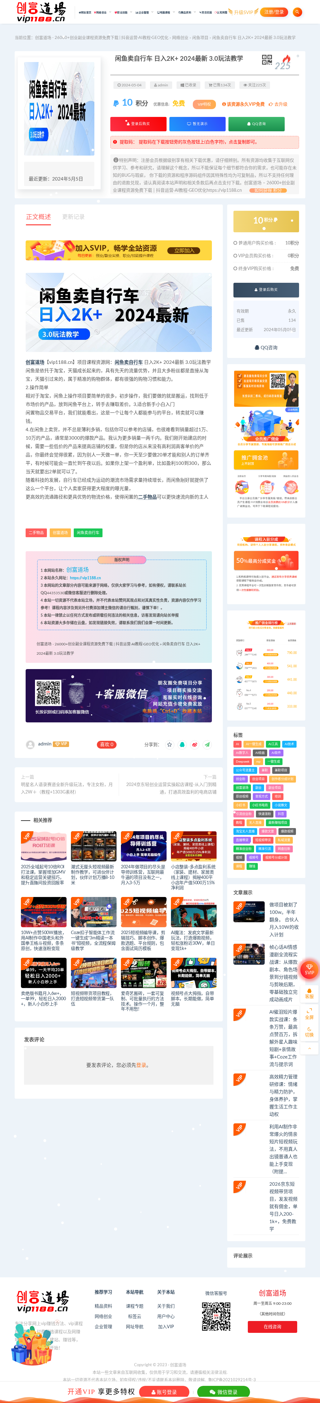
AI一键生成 (254, 744)
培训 (278, 796)
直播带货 (242, 840)
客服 (309, 997)
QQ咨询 (258, 124)
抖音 (281, 814)
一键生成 (274, 761)
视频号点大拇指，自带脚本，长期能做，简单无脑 (192, 998)
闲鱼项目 (200, 38)
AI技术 (289, 744)
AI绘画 (260, 753)
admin (45, 743)
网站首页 (86, 13)
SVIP (309, 973)
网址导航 (134, 1327)
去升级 (280, 104)
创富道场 (35, 362)
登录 (141, 1065)
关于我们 (166, 1306)
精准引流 (264, 849)
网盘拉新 (284, 849)
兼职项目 (281, 770)
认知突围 (222, 13)
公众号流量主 (245, 770)
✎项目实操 (205, 13)
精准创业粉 (244, 849)
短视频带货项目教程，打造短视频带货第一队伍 (92, 998)
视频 (239, 857)
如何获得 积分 (268, 190)
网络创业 (180, 38)
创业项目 (258, 779)
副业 (258, 787)
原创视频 (242, 796)
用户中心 (166, 1316)
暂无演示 (200, 124)
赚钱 (252, 866)
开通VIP (81, 1391)
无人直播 (255, 822)
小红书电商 (260, 805)
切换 (309, 1035)
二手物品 (147, 497)
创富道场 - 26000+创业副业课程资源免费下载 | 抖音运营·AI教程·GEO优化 (101, 38)
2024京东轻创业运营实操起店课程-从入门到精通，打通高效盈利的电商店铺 (171, 788)
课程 (239, 866)
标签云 (134, 1316)
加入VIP (166, 1327)
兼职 (265, 770)
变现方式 (261, 796)
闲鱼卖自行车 (129, 362)
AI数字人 (242, 753)
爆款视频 (287, 831)
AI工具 (273, 744)
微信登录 (227, 1392)
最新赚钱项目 (277, 822)
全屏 (309, 1017)
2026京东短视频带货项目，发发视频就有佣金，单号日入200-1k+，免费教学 (283, 1207)
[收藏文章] (169, 745)
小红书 (240, 805)
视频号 (253, 857)
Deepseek (242, 761)
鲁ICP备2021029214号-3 (232, 1380)
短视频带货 (263, 840)
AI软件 (276, 753)
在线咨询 (272, 1327)
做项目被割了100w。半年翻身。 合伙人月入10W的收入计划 (284, 920)
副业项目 (274, 787)
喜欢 (106, 744)
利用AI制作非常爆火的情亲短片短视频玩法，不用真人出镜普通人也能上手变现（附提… (283, 1149)
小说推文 (281, 805)
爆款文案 (268, 831)
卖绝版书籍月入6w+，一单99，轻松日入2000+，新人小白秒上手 (43, 998)
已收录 (190, 85)
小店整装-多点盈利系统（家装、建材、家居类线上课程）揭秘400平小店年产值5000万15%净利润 (193, 877)
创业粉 (240, 779)
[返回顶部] (309, 1048)
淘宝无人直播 (245, 831)
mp (258, 761)
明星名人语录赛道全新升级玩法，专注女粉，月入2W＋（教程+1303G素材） (67, 788)
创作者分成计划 (282, 779)
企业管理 (103, 1327)
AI (237, 744)
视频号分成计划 (276, 857)
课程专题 (134, 1306)
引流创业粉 (244, 814)
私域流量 (284, 840)
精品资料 (103, 1306)
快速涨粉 (264, 814)
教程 (239, 822)
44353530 (55, 593)
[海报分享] (207, 745)
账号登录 (166, 1392)
